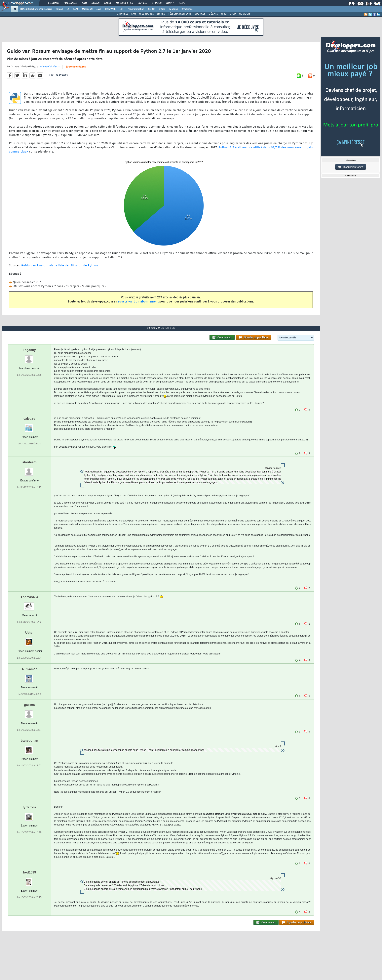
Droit (170, 3)
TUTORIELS (121, 14)
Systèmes (187, 9)
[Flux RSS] (365, 14)
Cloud (59, 9)
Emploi (142, 3)
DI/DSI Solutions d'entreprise (36, 9)
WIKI (224, 14)
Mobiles (173, 9)
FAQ (84, 3)
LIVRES (161, 14)
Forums (53, 3)
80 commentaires (76, 66)
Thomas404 (29, 597)
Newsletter (124, 3)
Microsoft (87, 9)
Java (98, 9)
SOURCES (200, 14)
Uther (29, 632)
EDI (122, 9)
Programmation (136, 9)
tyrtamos (29, 807)
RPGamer (29, 669)
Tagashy (29, 350)
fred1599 (29, 872)
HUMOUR (244, 14)
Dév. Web (110, 9)
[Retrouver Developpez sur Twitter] (370, 14)
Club (181, 3)
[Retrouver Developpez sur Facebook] (374, 14)
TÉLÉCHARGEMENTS (179, 14)
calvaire (29, 418)
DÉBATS (213, 14)
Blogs (95, 3)
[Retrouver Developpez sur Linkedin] (378, 14)
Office (162, 9)
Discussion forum (352, 166)
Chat (107, 3)
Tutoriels (70, 3)
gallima (29, 705)
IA (68, 9)
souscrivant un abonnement (138, 302)
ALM (75, 9)
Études (156, 3)
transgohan (29, 740)
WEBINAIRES (146, 14)
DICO (233, 14)
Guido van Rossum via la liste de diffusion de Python (59, 266)
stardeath (29, 462)
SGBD (151, 9)
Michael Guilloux (49, 66)
